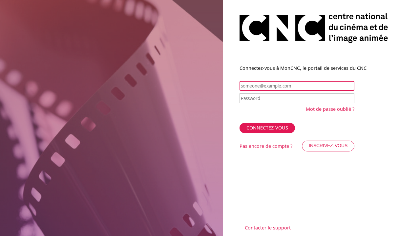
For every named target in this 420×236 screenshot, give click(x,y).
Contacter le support (268, 228)
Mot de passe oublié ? (330, 109)
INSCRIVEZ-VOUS (328, 145)
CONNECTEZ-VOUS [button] (267, 128)
